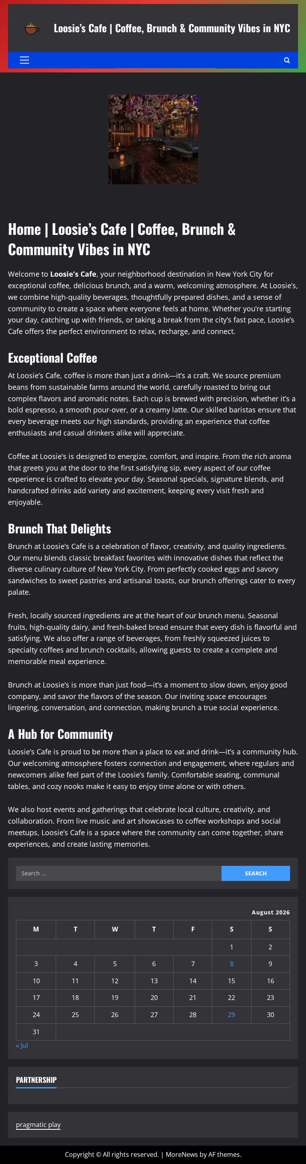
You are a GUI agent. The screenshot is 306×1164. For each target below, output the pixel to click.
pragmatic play (38, 1124)
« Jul (22, 1045)
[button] (24, 60)
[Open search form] (287, 60)
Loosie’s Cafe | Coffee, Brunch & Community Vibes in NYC (172, 27)
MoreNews (182, 1154)
